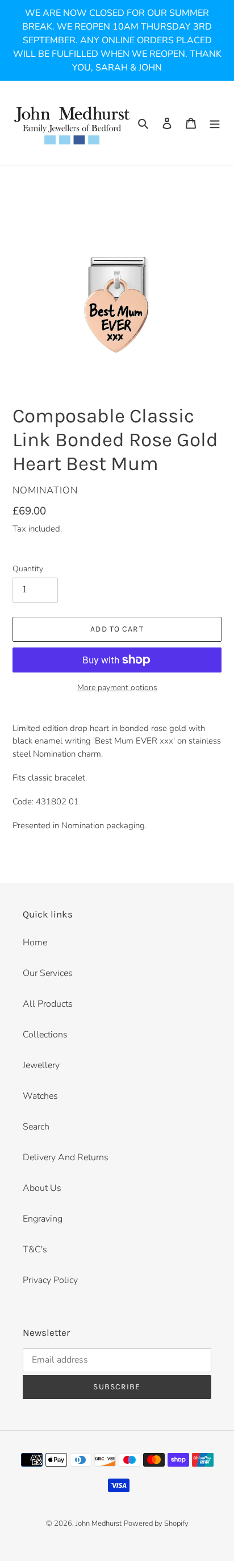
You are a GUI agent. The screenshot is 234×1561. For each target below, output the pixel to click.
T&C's (35, 1249)
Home (35, 942)
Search (36, 1126)
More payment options (117, 687)
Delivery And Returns (65, 1157)
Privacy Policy (50, 1280)
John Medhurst (99, 1523)
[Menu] (215, 122)
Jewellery (41, 1065)
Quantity (27, 568)
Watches (40, 1096)
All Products (48, 1004)
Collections (45, 1034)
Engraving (42, 1219)
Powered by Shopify (156, 1523)
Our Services (48, 973)
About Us (42, 1188)
